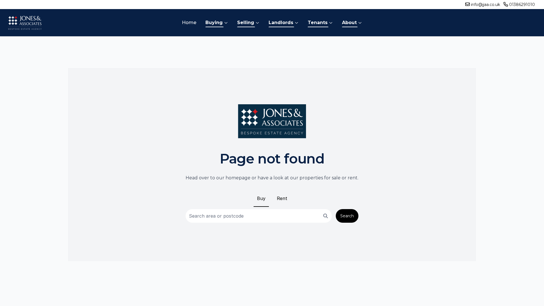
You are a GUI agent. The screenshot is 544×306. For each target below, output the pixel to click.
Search (347, 215)
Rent (282, 198)
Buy (261, 198)
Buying (214, 22)
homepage (238, 177)
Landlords (281, 22)
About (349, 22)
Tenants (318, 22)
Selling (245, 22)
